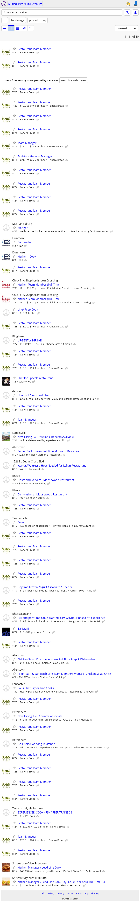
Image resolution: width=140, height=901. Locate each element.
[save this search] (135, 12)
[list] (4, 28)
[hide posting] (38, 52)
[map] (30, 28)
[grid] (17, 28)
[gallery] (24, 28)
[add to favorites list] (14, 49)
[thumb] (11, 28)
